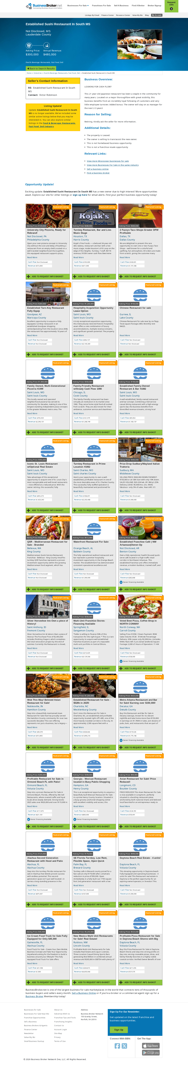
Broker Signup (154, 6)
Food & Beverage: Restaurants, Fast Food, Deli (44, 62)
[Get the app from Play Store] (151, 1052)
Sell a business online (98, 169)
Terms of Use (60, 1041)
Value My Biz (137, 15)
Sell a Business (121, 6)
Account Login (60, 1029)
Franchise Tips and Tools (65, 1017)
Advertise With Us (62, 1014)
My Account (157, 15)
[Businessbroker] (44, 5)
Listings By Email (92, 15)
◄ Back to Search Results (41, 68)
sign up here (80, 194)
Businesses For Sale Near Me (36, 1014)
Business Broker (34, 996)
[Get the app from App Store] (151, 1045)
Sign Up (118, 1029)
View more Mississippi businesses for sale (108, 161)
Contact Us (59, 1025)
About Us (58, 1010)
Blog (147, 15)
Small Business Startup (34, 1041)
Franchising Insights (63, 1021)
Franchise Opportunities (34, 1017)
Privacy (57, 1037)
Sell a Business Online (84, 993)
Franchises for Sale (101, 6)
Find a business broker (98, 173)
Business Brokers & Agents (35, 1025)
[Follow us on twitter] (124, 1045)
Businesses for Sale (77, 6)
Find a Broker (138, 6)
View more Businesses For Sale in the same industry (113, 165)
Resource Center (123, 15)
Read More (32, 257)
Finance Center (107, 15)
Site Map (58, 1033)
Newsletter (29, 1033)
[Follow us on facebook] (117, 1045)
